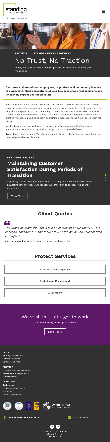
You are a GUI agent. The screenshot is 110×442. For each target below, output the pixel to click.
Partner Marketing (11, 358)
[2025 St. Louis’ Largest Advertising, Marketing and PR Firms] (7, 406)
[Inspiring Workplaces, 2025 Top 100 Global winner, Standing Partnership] (36, 406)
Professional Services (13, 388)
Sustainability (55, 292)
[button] (105, 174)
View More (17, 195)
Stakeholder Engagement (55, 281)
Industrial (7, 391)
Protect (21, 53)
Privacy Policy (55, 436)
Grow (6, 352)
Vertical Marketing (11, 362)
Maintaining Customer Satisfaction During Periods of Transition (44, 169)
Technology (8, 385)
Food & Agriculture (12, 394)
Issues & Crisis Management (55, 269)
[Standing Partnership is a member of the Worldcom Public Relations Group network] (56, 406)
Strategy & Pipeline (12, 355)
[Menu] (103, 11)
